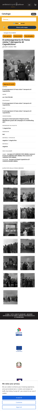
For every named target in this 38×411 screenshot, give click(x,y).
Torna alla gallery (29, 36)
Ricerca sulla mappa (22, 27)
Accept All (19, 397)
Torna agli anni (7, 36)
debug (33, 14)
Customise (19, 402)
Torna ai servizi (18, 36)
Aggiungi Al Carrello (9, 84)
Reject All (19, 407)
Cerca (4, 27)
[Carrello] (35, 5)
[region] (19, 396)
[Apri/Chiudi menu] (29, 4)
